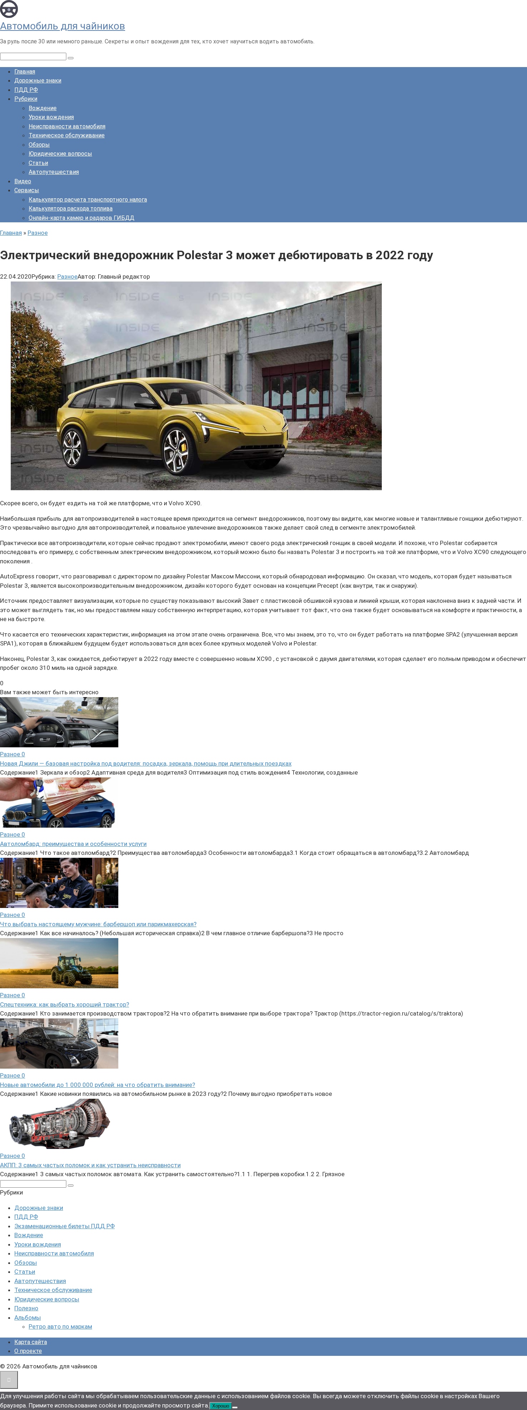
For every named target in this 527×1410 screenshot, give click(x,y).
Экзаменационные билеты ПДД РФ (64, 1226)
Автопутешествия (54, 172)
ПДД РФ (26, 89)
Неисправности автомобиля (67, 126)
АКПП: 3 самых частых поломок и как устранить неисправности (90, 1165)
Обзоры (39, 144)
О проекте (28, 1351)
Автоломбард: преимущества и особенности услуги (73, 843)
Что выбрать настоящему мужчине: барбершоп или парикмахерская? (98, 924)
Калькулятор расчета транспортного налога (88, 199)
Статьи (38, 163)
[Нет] (235, 1407)
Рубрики (25, 98)
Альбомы (27, 1317)
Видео (22, 181)
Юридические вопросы (60, 153)
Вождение (43, 108)
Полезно (26, 1308)
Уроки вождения (51, 117)
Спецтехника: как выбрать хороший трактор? (64, 1004)
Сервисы (26, 190)
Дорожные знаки (37, 80)
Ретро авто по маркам (60, 1326)
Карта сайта (30, 1342)
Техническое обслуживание (67, 135)
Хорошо (220, 1406)
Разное (67, 276)
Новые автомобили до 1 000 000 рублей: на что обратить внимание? (97, 1084)
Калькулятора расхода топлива (71, 208)
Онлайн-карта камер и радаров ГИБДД (81, 217)
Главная (24, 71)
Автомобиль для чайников (62, 26)
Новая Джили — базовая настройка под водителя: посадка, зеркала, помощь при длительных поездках (145, 763)
